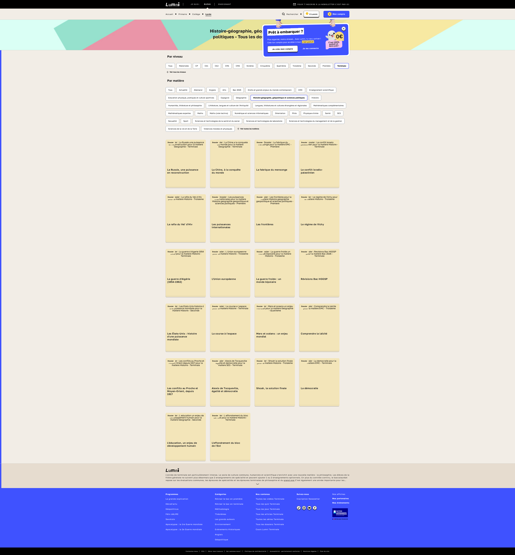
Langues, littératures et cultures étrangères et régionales (281, 105)
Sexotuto (170, 519)
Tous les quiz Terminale (268, 504)
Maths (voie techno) (219, 113)
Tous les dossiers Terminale (270, 524)
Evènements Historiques (227, 529)
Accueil (169, 14)
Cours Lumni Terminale (267, 529)
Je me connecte (311, 48)
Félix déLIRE (172, 514)
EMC (300, 90)
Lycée (208, 14)
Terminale (341, 66)
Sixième (250, 66)
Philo (294, 113)
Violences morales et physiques (218, 129)
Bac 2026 (237, 90)
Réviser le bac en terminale (229, 504)
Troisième (297, 66)
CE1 (206, 66)
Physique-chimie (310, 113)
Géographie (241, 98)
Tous (170, 66)
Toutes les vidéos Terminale (270, 499)
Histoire (315, 98)
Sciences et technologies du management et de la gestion (315, 121)
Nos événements (340, 503)
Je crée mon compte (282, 49)
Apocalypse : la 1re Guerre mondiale (184, 524)
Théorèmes (220, 514)
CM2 (238, 66)
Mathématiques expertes (179, 113)
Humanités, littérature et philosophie (185, 105)
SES (339, 113)
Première (326, 66)
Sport (185, 121)
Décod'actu (171, 504)
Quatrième (281, 66)
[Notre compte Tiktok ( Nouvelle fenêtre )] (299, 508)
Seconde (312, 66)
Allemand (198, 90)
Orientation (280, 113)
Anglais (212, 90)
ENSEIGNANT (224, 4)
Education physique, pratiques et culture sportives (191, 98)
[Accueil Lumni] (172, 4)
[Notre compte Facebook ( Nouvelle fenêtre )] (315, 508)
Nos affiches (338, 494)
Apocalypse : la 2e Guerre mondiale (184, 529)
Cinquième (265, 66)
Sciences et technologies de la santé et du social (217, 121)
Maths (200, 113)
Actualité (183, 90)
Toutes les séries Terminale (270, 519)
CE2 (216, 66)
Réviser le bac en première (228, 499)
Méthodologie (222, 509)
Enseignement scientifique (321, 90)
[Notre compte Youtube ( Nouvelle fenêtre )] (309, 508)
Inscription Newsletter (308, 499)
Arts (224, 90)
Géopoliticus (172, 509)
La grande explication (177, 499)
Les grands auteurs (225, 519)
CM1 (227, 66)
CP (196, 66)
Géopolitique (221, 539)
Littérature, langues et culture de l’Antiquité (228, 105)
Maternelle (184, 66)
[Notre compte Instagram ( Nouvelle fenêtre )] (304, 508)
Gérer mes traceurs (215, 551)
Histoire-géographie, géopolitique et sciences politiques (279, 98)
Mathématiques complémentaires (328, 105)
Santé (327, 113)
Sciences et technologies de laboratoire (264, 121)
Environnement (223, 524)
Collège (196, 14)
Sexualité (172, 121)
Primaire (183, 14)
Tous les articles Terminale (269, 514)
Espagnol (225, 98)
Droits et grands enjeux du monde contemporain (270, 90)
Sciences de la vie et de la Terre (182, 129)
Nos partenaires (340, 498)
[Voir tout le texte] (257, 484)
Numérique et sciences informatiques (251, 113)
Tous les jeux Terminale (268, 509)
